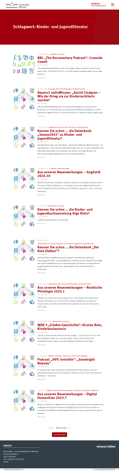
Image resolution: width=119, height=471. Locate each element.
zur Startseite (59, 435)
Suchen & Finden (82, 127)
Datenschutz (18, 469)
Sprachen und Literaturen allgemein (68, 243)
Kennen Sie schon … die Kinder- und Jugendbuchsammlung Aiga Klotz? (65, 211)
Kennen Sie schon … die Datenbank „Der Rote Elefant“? (68, 249)
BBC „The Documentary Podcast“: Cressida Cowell (69, 60)
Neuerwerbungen (63, 168)
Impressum (8, 469)
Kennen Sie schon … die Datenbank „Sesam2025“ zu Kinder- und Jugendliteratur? (64, 134)
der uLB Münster (98, 6)
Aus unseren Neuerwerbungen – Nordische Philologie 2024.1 (69, 289)
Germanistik (63, 127)
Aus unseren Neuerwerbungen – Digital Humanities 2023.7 (67, 396)
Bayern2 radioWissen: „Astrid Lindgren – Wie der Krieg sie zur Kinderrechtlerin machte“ (68, 96)
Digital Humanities (53, 390)
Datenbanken (53, 127)
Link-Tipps (61, 54)
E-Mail (5, 462)
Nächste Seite (63, 428)
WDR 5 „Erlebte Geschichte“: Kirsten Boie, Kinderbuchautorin (69, 327)
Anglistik (53, 54)
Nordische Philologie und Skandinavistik (70, 89)
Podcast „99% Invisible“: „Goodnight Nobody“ (66, 361)
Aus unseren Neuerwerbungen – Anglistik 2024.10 (68, 174)
